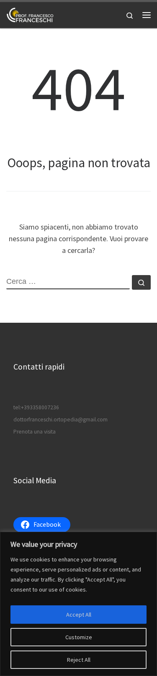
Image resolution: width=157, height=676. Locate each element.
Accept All (78, 614)
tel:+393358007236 (36, 407)
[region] (78, 604)
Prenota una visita (34, 431)
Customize (78, 637)
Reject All (78, 659)
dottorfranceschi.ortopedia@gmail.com (60, 419)
